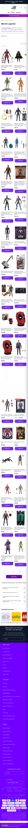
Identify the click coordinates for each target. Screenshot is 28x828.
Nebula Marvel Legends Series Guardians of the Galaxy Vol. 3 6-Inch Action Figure (20, 153)
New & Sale (6, 674)
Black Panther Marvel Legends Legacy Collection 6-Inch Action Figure (20, 124)
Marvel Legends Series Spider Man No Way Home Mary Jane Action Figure (6, 528)
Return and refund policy (9, 744)
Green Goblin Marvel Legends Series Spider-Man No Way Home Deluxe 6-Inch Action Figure (7, 95)
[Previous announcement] (2, 2)
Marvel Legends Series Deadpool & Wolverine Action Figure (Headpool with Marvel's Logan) (20, 499)
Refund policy (15, 788)
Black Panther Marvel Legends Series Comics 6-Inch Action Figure (20, 66)
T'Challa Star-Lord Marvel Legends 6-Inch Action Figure (7, 415)
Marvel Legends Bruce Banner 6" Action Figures (19, 415)
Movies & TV (6, 661)
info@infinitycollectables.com (14, 826)
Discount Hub (6, 737)
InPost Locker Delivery (8, 763)
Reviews (5, 686)
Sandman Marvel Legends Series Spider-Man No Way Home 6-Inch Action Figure (20, 95)
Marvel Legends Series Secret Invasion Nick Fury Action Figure (19, 528)
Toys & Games (6, 648)
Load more (14, 576)
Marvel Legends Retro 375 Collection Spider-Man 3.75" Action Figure (7, 387)
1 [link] (4, 572)
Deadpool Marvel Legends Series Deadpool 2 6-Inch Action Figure (6, 66)
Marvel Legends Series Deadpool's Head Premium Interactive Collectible (7, 329)
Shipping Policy (6, 754)
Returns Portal (6, 728)
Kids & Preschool (7, 654)
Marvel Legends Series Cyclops (19, 442)
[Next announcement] (25, 2)
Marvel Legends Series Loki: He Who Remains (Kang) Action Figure (7, 557)
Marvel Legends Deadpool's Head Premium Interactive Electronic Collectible (20, 329)
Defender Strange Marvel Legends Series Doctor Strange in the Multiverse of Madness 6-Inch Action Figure (20, 184)
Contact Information (8, 750)
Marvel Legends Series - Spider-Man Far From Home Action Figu (7, 499)
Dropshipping (6, 734)
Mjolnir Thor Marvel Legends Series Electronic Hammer (7, 272)
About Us (5, 683)
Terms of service (23, 788)
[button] (2, 7)
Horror (4, 664)
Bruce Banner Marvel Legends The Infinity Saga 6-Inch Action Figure (20, 357)
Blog (4, 709)
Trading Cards (6, 651)
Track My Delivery (7, 760)
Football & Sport (7, 671)
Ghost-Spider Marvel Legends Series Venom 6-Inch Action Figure (19, 272)
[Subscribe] (23, 639)
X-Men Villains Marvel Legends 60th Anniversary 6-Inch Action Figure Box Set (7, 124)
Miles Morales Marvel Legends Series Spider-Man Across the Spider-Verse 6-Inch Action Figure (7, 243)
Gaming (5, 667)
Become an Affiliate (7, 741)
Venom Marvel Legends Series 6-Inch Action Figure (20, 242)
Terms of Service (7, 757)
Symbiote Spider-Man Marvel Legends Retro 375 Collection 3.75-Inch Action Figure (7, 214)
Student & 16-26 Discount (9, 690)
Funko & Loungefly (7, 658)
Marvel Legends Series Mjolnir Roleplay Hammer (19, 300)
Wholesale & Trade (7, 699)
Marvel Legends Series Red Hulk (7, 442)
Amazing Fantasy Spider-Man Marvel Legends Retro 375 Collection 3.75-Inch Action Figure (7, 183)
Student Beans (6, 693)
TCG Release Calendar (8, 719)
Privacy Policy (6, 747)
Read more (3, 36)
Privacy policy (9, 788)
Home (2, 20)
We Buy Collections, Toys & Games (11, 696)
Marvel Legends (7, 28)
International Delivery (8, 702)
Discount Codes (7, 731)
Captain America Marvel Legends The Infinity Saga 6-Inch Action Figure (7, 153)
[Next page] (23, 572)
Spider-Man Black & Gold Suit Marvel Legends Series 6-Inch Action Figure (7, 301)
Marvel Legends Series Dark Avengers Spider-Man (7, 470)
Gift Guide (5, 712)
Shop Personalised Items (9, 715)
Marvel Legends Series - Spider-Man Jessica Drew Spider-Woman (19, 470)
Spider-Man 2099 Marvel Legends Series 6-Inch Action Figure (20, 213)
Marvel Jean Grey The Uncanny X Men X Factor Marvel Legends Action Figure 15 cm (19, 557)
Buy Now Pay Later (7, 706)
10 (19, 571)
